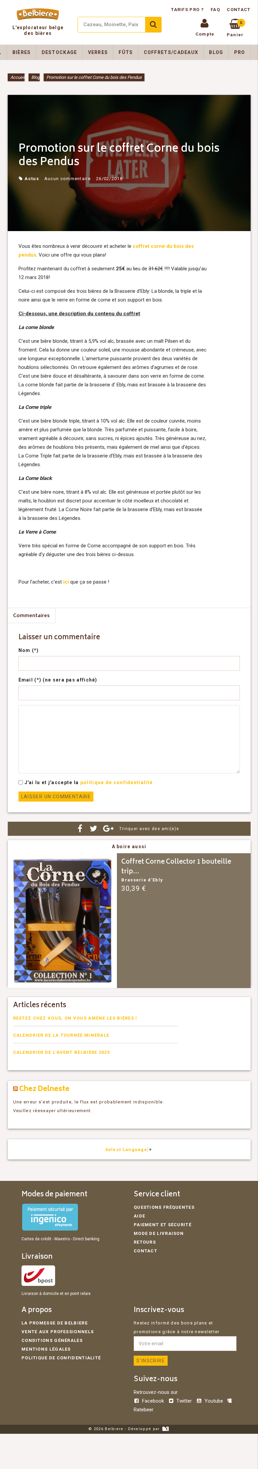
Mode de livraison (159, 1233)
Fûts (126, 52)
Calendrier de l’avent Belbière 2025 (61, 1052)
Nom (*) (28, 650)
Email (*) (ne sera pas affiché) (57, 680)
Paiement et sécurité (162, 1224)
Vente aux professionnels (58, 1331)
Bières (21, 52)
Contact (238, 9)
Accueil (17, 77)
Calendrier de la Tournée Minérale (61, 1035)
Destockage (59, 52)
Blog (216, 52)
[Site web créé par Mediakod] (165, 1429)
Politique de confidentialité (61, 1357)
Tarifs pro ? (188, 9)
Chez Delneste (44, 1089)
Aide (139, 1215)
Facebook (153, 1401)
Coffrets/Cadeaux (171, 52)
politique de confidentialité (116, 782)
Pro (239, 52)
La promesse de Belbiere (55, 1322)
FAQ (215, 9)
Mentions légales (46, 1349)
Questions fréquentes (164, 1207)
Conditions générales (52, 1340)
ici (66, 582)
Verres (98, 52)
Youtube (213, 1401)
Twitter (184, 1401)
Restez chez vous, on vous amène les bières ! (75, 1018)
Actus (32, 178)
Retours (145, 1242)
